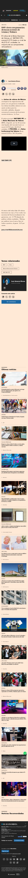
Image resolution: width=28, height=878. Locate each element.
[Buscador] (4, 15)
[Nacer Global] (22, 837)
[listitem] (3, 88)
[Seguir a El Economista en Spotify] (17, 859)
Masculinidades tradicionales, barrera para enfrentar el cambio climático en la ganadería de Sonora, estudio (13, 500)
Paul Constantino (6, 559)
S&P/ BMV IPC (6, 272)
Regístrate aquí (5, 851)
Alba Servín (5, 477)
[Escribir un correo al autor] (4, 288)
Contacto (7, 832)
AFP (3, 422)
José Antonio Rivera (14, 81)
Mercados (3, 24)
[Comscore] (11, 874)
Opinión (3, 633)
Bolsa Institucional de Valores (10, 268)
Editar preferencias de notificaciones (9, 833)
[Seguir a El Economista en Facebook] (3, 859)
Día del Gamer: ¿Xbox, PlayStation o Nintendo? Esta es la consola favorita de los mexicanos (14, 800)
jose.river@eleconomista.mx (12, 230)
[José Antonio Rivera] (2, 81)
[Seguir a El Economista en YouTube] (14, 859)
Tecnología (4, 387)
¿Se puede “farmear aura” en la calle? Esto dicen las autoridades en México (12, 663)
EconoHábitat (4, 606)
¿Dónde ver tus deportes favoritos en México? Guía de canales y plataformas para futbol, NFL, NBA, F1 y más (13, 719)
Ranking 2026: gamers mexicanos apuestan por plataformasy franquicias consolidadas (13, 472)
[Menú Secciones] (1, 15)
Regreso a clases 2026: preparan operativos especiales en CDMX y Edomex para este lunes (13, 691)
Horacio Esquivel (6, 641)
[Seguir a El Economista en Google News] (10, 862)
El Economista (12, 826)
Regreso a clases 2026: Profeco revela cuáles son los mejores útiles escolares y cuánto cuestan (13, 445)
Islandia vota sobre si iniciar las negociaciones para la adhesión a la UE (13, 745)
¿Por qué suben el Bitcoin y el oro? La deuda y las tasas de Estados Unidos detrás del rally (13, 636)
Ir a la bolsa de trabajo (19, 840)
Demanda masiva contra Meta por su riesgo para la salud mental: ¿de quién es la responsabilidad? (13, 391)
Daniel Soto (5, 504)
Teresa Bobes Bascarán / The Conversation (10, 395)
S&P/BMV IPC (6, 160)
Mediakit (9, 829)
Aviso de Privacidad (12, 830)
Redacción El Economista (7, 450)
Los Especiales (4, 469)
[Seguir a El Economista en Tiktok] (17, 862)
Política (3, 578)
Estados (3, 496)
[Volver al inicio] (14, 824)
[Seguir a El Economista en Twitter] (7, 859)
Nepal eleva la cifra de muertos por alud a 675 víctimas (13, 773)
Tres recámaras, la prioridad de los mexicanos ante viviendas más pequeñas (13, 609)
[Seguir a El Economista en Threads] (14, 862)
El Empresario (19, 826)
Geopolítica (4, 742)
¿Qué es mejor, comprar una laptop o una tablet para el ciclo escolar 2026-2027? (13, 526)
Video (2, 797)
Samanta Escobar (6, 614)
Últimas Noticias (5, 20)
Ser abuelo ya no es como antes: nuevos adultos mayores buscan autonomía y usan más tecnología (14, 555)
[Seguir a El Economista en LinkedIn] (10, 859)
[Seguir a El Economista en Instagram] (20, 859)
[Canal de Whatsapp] (25, 753)
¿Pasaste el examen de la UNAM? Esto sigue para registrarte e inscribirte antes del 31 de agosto (13, 582)
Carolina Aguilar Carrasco (7, 532)
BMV (4, 264)
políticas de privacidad (16, 853)
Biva (11, 264)
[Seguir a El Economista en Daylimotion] (24, 859)
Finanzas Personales (6, 442)
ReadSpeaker (13, 89)
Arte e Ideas (4, 551)
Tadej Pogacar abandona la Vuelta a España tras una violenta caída (12, 417)
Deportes (3, 414)
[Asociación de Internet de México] (18, 874)
